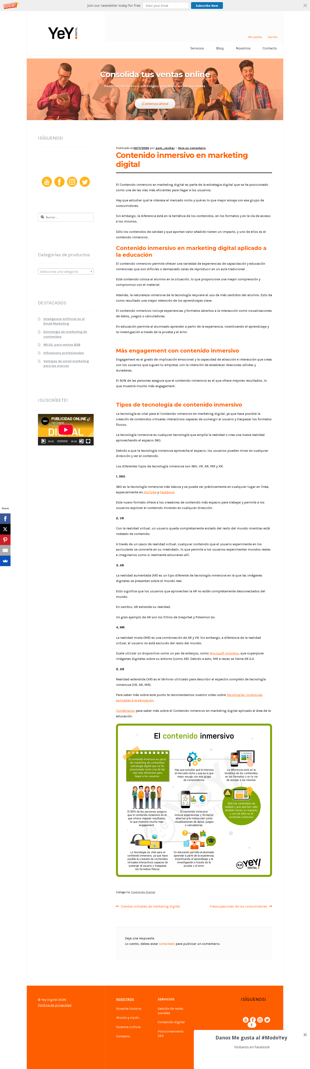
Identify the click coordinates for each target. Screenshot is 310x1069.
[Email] (5, 550)
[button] (155, 5)
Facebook (167, 492)
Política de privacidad (54, 1005)
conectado (167, 944)
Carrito (272, 37)
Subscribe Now (207, 6)
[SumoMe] (5, 561)
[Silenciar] (81, 441)
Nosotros (243, 48)
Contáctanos (125, 711)
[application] (66, 429)
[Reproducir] (43, 441)
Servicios (197, 48)
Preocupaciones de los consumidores (238, 906)
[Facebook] (5, 518)
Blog (220, 48)
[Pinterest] (5, 539)
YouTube (149, 492)
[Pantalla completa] (88, 441)
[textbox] (65, 272)
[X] (5, 529)
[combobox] (66, 271)
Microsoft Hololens (224, 653)
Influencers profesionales (63, 353)
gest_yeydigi (165, 148)
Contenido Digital (143, 892)
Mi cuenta (255, 37)
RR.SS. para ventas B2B (61, 345)
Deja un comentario (192, 148)
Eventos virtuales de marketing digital (150, 906)
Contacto (270, 48)
